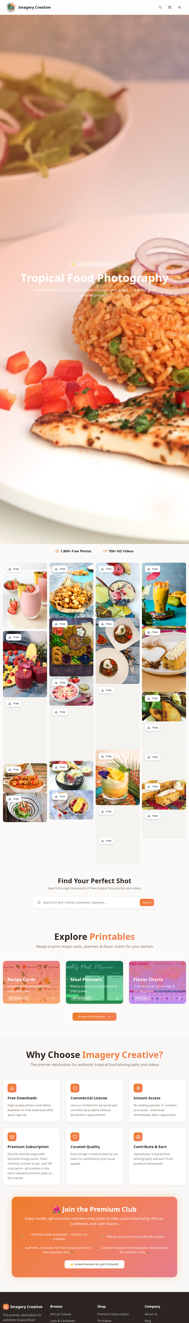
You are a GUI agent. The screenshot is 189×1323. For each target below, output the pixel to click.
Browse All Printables (91, 1016)
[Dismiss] (184, 1318)
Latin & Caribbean (62, 1321)
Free (16, 569)
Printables (104, 1321)
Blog (148, 1321)
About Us (151, 1314)
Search (147, 902)
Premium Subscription (113, 1314)
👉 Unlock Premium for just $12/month (94, 1264)
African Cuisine (60, 1314)
